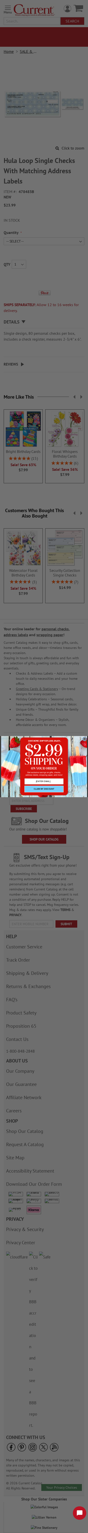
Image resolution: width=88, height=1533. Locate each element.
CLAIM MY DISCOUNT (44, 789)
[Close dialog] (85, 739)
